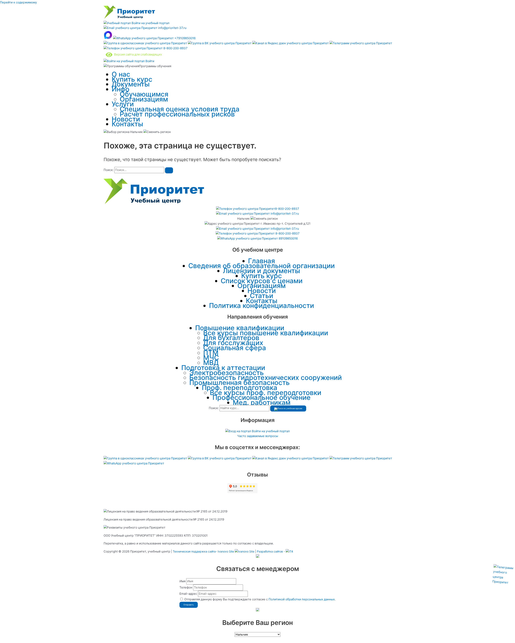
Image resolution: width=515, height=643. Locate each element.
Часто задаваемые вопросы (257, 436)
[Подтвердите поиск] (169, 170)
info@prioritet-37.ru (171, 28)
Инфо (120, 89)
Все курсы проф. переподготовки (265, 393)
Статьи (261, 296)
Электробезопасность (226, 373)
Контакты (127, 124)
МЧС (211, 358)
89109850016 (288, 238)
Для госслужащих (233, 343)
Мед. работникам (261, 402)
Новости (126, 119)
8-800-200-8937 (175, 48)
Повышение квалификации (239, 328)
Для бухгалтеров (231, 338)
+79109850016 (185, 38)
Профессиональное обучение (261, 397)
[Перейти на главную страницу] (129, 18)
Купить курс (132, 79)
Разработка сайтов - (271, 551)
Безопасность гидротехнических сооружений (265, 377)
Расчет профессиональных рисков (177, 114)
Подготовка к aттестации (223, 368)
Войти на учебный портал (150, 23)
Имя (182, 581)
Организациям (144, 99)
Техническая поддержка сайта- (203, 551)
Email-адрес (188, 594)
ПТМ (210, 353)
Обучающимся (144, 94)
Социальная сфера (234, 348)
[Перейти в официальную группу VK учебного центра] (220, 43)
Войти (149, 61)
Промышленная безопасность (239, 383)
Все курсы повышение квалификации (265, 333)
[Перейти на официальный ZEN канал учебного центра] (291, 43)
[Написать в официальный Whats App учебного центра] (134, 463)
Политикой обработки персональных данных (302, 599)
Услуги (123, 104)
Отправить (188, 605)
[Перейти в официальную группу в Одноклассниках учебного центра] (146, 43)
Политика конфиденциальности (261, 305)
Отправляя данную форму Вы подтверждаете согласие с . (260, 599)
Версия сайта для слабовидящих (137, 54)
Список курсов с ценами (262, 281)
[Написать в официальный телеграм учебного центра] (361, 43)
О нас (121, 74)
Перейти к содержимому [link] (18, 2)
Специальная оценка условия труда (179, 109)
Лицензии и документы (261, 271)
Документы (131, 84)
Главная (261, 261)
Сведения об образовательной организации (261, 266)
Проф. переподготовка (239, 388)
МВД (211, 363)
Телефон (185, 587)
